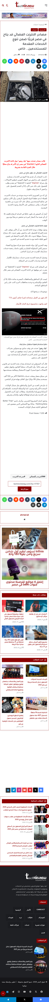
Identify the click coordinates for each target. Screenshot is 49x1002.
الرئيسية (42, 24)
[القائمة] (46, 6)
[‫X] (38, 61)
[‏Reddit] (16, 61)
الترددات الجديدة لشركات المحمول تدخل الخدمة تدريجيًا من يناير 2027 (37, 682)
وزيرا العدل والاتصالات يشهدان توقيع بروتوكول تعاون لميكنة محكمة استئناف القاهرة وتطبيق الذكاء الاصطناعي (19, 964)
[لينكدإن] (33, 61)
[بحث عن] (3, 6)
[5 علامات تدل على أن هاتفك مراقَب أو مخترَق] (36, 606)
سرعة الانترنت (18, 476)
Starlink (35, 183)
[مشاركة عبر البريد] (38, 66)
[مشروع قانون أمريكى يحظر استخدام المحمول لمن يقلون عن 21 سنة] (36, 632)
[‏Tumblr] (27, 61)
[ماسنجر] (10, 61)
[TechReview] (24, 5)
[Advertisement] (24, 130)
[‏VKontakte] (10, 499)
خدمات (35, 24)
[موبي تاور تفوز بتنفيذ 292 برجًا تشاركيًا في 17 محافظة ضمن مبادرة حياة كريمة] (13, 631)
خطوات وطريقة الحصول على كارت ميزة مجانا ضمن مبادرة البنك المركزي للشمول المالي (14, 616)
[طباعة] (33, 504)
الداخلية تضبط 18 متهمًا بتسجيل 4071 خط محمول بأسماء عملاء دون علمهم (38, 715)
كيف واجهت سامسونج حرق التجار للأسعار (31, 304)
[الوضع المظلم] (7, 6)
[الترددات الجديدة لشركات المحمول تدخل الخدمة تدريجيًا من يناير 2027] (36, 670)
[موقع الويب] (24, 519)
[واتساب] (4, 61)
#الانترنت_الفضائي (36, 476)
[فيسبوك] (44, 61)
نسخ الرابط (24, 489)
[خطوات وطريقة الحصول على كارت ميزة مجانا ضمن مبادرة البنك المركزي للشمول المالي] (13, 606)
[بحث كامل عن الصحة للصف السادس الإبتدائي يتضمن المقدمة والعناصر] (40, 854)
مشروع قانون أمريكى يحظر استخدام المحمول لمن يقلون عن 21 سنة (37, 644)
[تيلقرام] (44, 66)
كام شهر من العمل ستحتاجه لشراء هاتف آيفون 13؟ (28, 297)
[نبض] (8, 790)
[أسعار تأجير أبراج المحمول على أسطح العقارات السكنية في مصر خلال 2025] (40, 832)
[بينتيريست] (21, 61)
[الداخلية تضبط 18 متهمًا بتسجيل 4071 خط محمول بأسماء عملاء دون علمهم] (36, 703)
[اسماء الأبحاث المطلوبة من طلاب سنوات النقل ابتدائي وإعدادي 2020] (40, 819)
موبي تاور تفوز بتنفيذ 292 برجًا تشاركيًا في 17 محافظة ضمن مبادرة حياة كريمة (14, 642)
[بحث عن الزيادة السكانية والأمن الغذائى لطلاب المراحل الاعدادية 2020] (40, 845)
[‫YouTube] (24, 790)
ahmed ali (41, 55)
